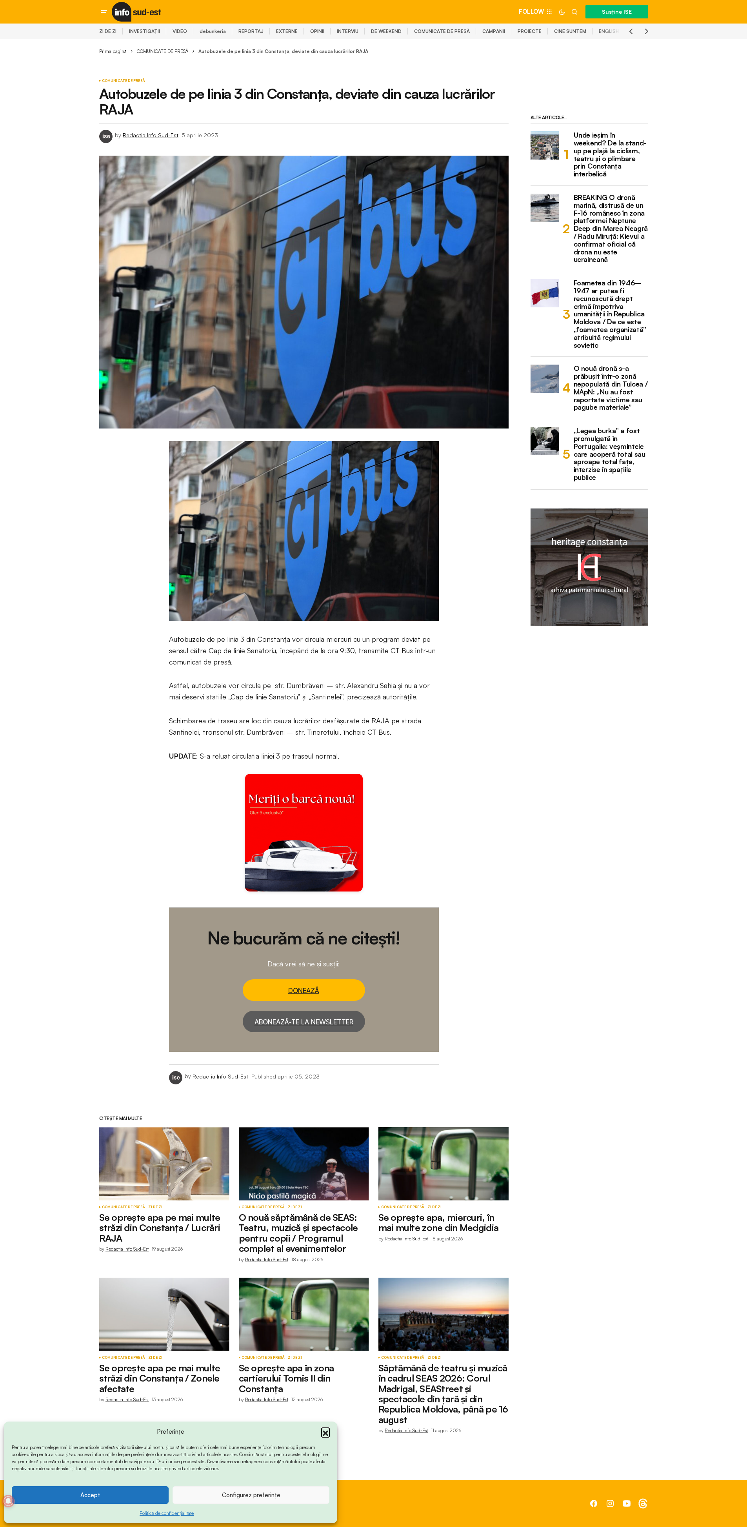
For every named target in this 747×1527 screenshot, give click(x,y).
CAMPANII (493, 31)
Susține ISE (617, 11)
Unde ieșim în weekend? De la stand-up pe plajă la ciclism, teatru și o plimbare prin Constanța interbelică (610, 154)
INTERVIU (347, 31)
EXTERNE (287, 31)
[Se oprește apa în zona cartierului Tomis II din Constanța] (304, 1314)
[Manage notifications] (8, 1501)
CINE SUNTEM (570, 31)
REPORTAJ (251, 31)
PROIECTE (530, 31)
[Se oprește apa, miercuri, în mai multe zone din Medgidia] (443, 1163)
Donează (303, 990)
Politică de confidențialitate (167, 1513)
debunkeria (213, 31)
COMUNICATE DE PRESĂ (442, 31)
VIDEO (180, 31)
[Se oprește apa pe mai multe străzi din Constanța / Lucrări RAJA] (164, 1163)
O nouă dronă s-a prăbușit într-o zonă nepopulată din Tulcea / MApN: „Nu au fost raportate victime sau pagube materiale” (611, 388)
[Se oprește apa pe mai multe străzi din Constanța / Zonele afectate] (164, 1314)
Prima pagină (113, 51)
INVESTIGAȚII (144, 31)
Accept (90, 1495)
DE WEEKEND (386, 31)
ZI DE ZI (107, 31)
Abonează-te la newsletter (303, 1022)
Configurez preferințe (251, 1495)
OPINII (317, 31)
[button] (325, 1432)
